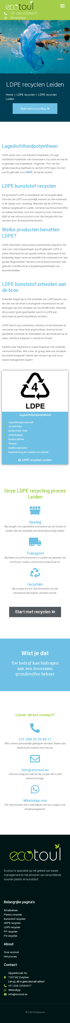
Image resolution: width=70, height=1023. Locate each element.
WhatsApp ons (35, 800)
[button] (62, 6)
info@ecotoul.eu (35, 770)
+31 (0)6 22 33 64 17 (35, 739)
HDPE (29, 172)
